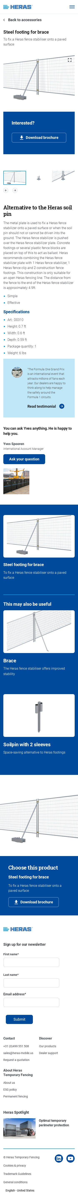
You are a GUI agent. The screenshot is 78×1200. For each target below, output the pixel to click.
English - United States (20, 1190)
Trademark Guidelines (17, 1174)
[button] (5, 190)
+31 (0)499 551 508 (16, 1046)
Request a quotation (16, 1060)
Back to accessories (24, 19)
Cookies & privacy (14, 1165)
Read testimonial (41, 406)
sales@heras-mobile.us (18, 1053)
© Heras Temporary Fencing (21, 1157)
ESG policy (10, 1089)
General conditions (15, 1182)
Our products (47, 1046)
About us (9, 1083)
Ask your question (24, 458)
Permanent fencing (15, 1096)
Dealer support (48, 1053)
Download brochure (42, 137)
